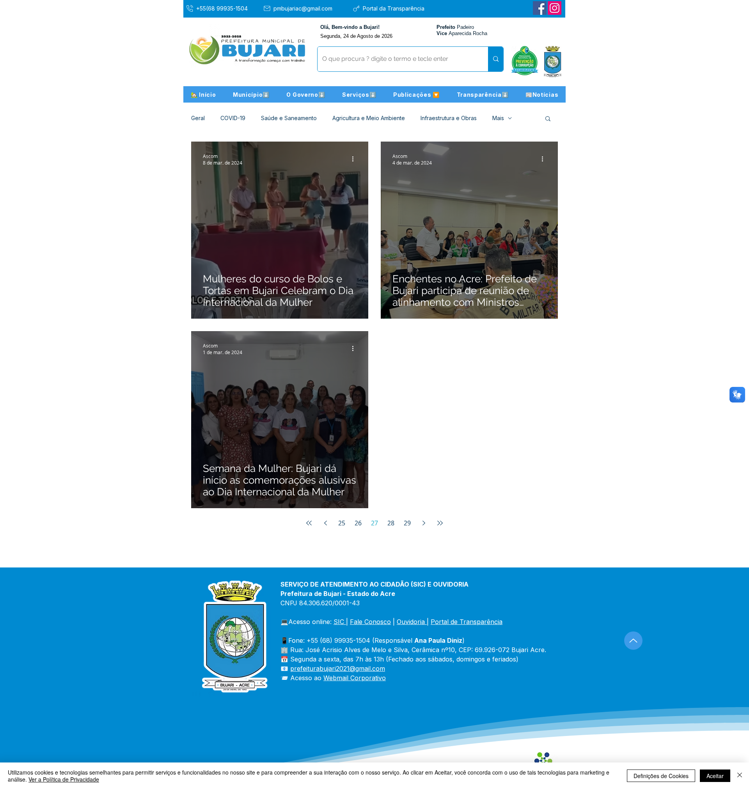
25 (341, 523)
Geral (198, 118)
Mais (498, 118)
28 (390, 523)
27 (374, 523)
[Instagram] (554, 8)
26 (358, 523)
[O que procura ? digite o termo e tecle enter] (495, 59)
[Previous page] (325, 523)
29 (407, 523)
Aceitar (715, 776)
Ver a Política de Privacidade (63, 779)
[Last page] (440, 523)
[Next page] (424, 523)
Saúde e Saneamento (289, 118)
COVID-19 (232, 118)
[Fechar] (739, 776)
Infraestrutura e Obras (449, 118)
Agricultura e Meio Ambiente (368, 118)
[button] (251, 94)
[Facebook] (540, 8)
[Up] (633, 640)
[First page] (309, 523)
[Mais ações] (355, 159)
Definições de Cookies (661, 776)
